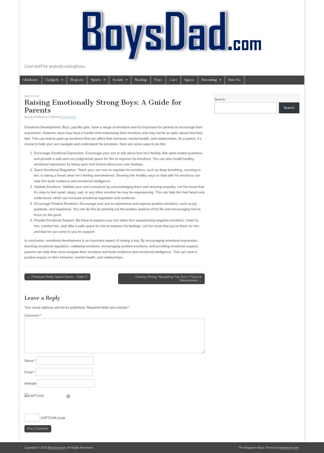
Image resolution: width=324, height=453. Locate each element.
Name (30, 360)
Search (219, 99)
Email (29, 372)
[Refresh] (68, 396)
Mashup (141, 80)
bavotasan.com (289, 447)
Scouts (118, 80)
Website (30, 383)
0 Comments (68, 117)
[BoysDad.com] (162, 32)
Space (189, 80)
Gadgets (52, 80)
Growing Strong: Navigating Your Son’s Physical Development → (168, 278)
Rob (30, 117)
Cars (173, 80)
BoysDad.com (57, 447)
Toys (158, 80)
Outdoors (30, 80)
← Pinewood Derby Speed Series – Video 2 (57, 277)
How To (234, 80)
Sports (96, 80)
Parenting (209, 80)
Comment (32, 315)
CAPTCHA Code (53, 418)
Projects (76, 80)
